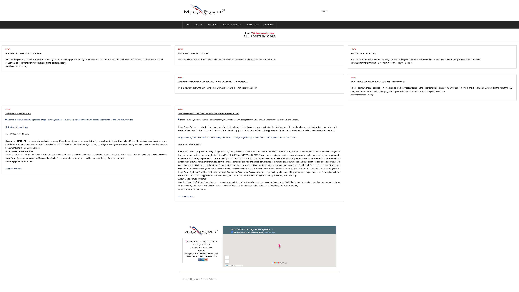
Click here (9, 66)
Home (187, 25)
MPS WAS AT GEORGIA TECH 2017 (193, 53)
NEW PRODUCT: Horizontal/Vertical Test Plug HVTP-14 (378, 82)
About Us (198, 25)
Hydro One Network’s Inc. (18, 114)
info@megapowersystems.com (201, 254)
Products (212, 25)
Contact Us (268, 25)
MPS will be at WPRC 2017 (363, 53)
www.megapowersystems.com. (19, 161)
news (7, 49)
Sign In (324, 11)
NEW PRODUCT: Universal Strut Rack (23, 53)
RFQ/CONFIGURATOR (231, 25)
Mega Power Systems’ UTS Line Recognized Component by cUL (208, 114)
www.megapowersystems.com (202, 257)
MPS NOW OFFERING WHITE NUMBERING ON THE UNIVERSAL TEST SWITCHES (212, 82)
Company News (252, 25)
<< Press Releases (13, 168)
